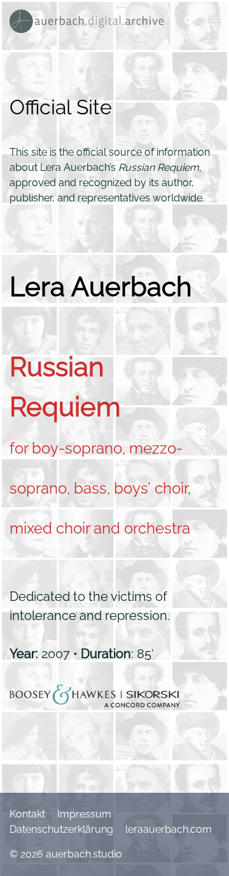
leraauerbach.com (168, 829)
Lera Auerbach (100, 286)
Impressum (84, 814)
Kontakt (27, 814)
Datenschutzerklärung (61, 829)
